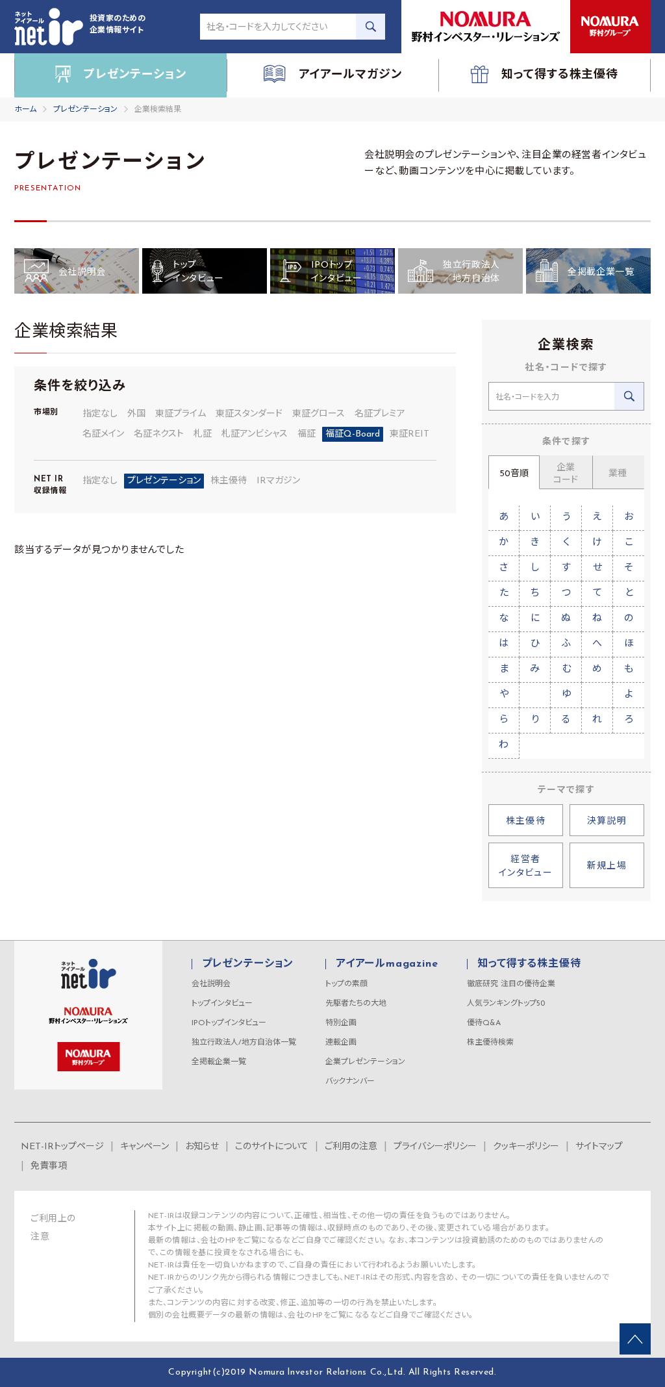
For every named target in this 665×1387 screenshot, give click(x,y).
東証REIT (409, 434)
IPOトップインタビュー (229, 1023)
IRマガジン (278, 481)
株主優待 (228, 481)
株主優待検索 (490, 1043)
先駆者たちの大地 (355, 1004)
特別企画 (341, 1023)
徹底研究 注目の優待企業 (511, 984)
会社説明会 (211, 984)
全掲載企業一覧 (219, 1062)
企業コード (565, 474)
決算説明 (607, 821)
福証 (306, 434)
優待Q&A (484, 1023)
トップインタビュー (222, 1004)
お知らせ (202, 1147)
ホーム (25, 110)
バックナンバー (350, 1082)
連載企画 (341, 1043)
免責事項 (49, 1166)
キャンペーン (144, 1147)
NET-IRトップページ (62, 1147)
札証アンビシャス (254, 434)
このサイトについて (271, 1147)
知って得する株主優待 (529, 964)
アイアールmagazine (387, 964)
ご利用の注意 (351, 1147)
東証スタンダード (249, 414)
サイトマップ (599, 1147)
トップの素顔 (346, 984)
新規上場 (607, 866)
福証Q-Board (352, 434)
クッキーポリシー (526, 1147)
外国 (136, 414)
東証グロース (318, 414)
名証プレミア (380, 414)
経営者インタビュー (526, 867)
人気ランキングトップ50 (506, 1004)
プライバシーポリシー (435, 1147)
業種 (618, 474)
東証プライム (180, 414)
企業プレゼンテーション (365, 1062)
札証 (203, 434)
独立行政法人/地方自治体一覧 (244, 1043)
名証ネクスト (159, 434)
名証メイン (103, 434)
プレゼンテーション (85, 110)
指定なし (100, 414)
